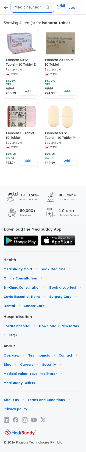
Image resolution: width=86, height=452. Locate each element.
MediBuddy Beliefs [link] (19, 383)
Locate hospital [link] (17, 326)
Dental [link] (9, 306)
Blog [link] (7, 365)
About (9, 346)
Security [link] (49, 365)
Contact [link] (65, 355)
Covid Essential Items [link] (22, 297)
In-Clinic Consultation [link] (22, 287)
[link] (21, 240)
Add (28, 91)
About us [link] (11, 400)
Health (9, 259)
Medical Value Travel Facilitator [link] (30, 374)
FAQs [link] (13, 335)
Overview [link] (11, 355)
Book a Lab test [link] (62, 287)
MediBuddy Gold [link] (18, 269)
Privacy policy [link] (15, 409)
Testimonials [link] (39, 355)
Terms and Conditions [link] (46, 400)
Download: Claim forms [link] (59, 326)
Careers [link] (26, 365)
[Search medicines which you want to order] (47, 7)
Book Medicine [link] (53, 269)
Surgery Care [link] (60, 297)
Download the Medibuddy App (32, 229)
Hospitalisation (9, 316)
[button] (59, 7)
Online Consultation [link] (20, 278)
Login (73, 7)
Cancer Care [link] (34, 306)
